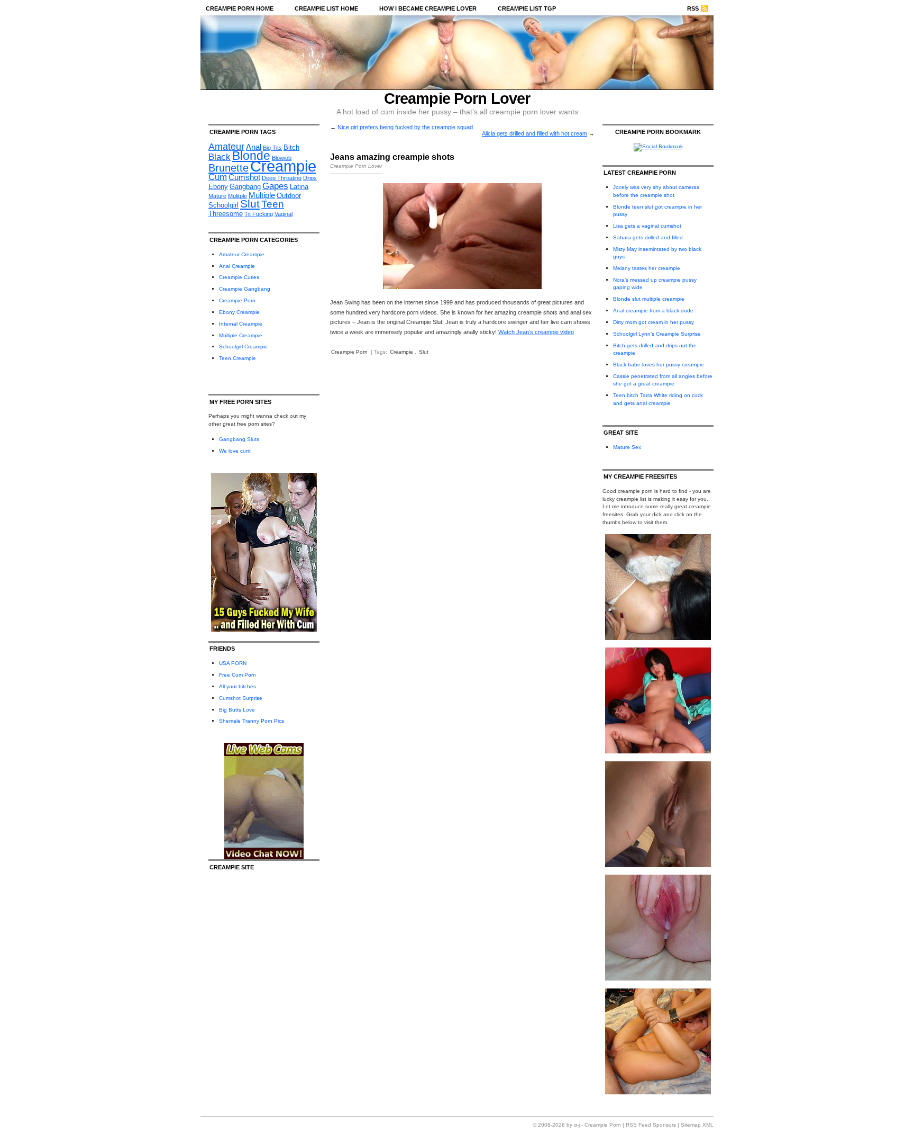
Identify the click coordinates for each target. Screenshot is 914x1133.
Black (219, 157)
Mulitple (237, 196)
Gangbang (245, 187)
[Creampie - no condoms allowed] (658, 751)
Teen (272, 204)
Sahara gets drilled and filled (648, 237)
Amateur (226, 146)
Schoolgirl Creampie (243, 346)
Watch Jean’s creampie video (536, 332)
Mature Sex (627, 447)
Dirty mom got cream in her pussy (653, 322)
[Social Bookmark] (658, 146)
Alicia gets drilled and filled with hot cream (534, 133)
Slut (250, 203)
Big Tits (272, 148)
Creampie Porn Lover (457, 98)
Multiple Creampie (240, 335)
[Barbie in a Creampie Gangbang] (658, 1092)
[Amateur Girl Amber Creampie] (658, 979)
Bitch (291, 147)
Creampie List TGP (527, 8)
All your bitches (237, 686)
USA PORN (232, 663)
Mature (217, 196)
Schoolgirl (223, 205)
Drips (310, 178)
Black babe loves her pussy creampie (658, 364)
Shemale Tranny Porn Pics (251, 721)
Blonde (251, 156)
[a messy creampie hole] (658, 865)
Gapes (275, 186)
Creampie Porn (237, 300)
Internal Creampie (240, 324)
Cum (217, 177)
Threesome (225, 214)
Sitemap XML (697, 1125)
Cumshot (244, 177)
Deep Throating (281, 178)
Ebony (218, 187)
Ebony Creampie (239, 312)
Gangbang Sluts (239, 439)
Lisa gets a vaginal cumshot (647, 226)
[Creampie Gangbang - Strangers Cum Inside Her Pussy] (658, 638)
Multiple (262, 195)
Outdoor (289, 196)
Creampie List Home (326, 8)
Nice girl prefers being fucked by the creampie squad (405, 127)
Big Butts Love (237, 710)
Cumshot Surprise (240, 698)
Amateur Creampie (241, 254)
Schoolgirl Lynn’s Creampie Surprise (657, 334)
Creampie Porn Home (239, 8)
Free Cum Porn (237, 675)
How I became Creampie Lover (428, 8)
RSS (693, 8)
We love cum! (235, 451)
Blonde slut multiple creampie (648, 299)
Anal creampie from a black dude (653, 310)
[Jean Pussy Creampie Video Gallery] (462, 287)
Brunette (228, 168)
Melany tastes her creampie (646, 268)
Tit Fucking (258, 214)
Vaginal (284, 214)
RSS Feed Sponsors (651, 1125)
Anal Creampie (237, 266)
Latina (299, 187)
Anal (253, 146)
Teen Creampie (237, 358)
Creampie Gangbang (244, 289)
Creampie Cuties (239, 277)
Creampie (283, 166)
